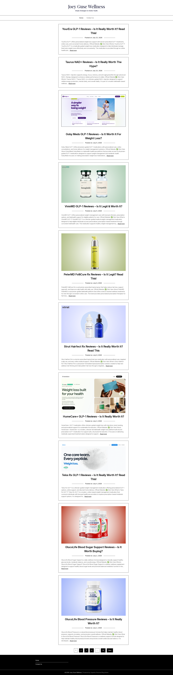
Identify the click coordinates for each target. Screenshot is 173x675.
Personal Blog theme (102, 672)
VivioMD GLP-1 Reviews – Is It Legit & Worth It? (93, 206)
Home (81, 18)
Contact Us (90, 18)
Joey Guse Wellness (86, 6)
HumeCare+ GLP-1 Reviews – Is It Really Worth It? (93, 416)
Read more (73, 50)
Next (109, 650)
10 (103, 650)
